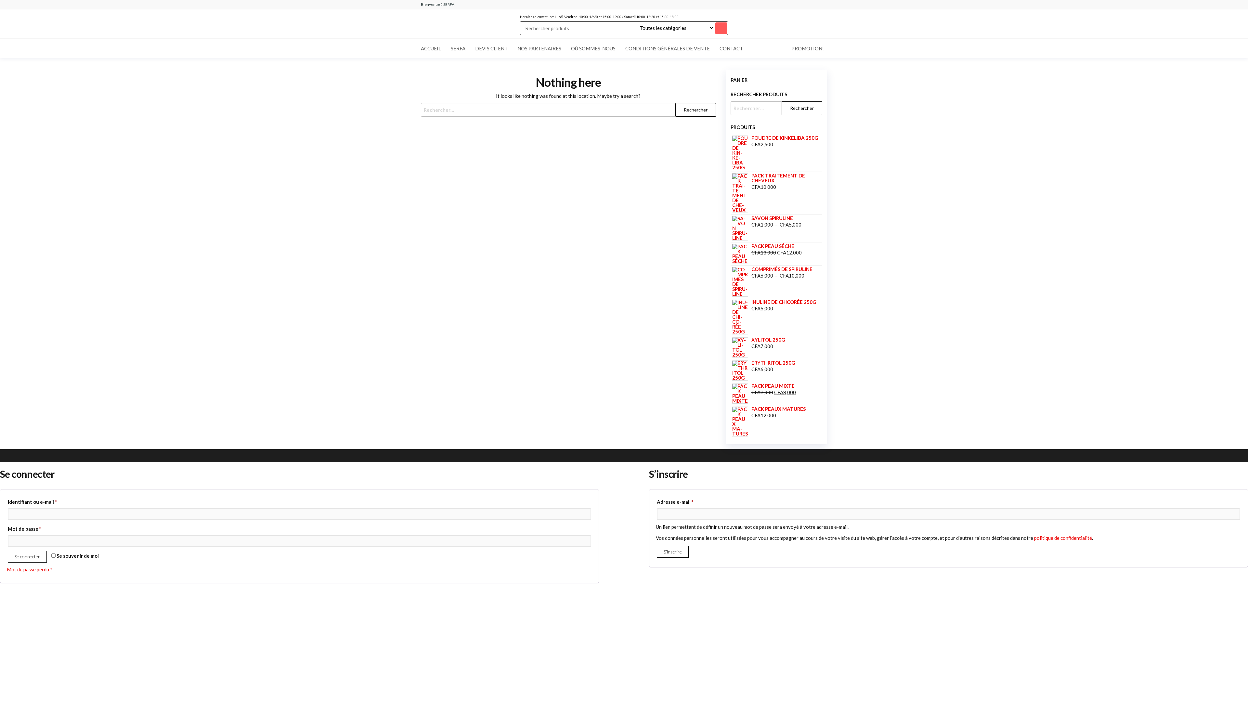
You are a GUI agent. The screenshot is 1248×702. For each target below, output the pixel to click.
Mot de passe (37, 529)
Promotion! (807, 48)
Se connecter (27, 556)
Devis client (491, 48)
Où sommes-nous (593, 48)
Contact (731, 48)
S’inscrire (673, 551)
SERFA (458, 48)
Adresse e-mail (688, 502)
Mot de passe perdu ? (29, 569)
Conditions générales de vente (667, 48)
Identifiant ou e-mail (45, 502)
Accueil (431, 48)
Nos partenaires (539, 48)
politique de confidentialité (1063, 538)
